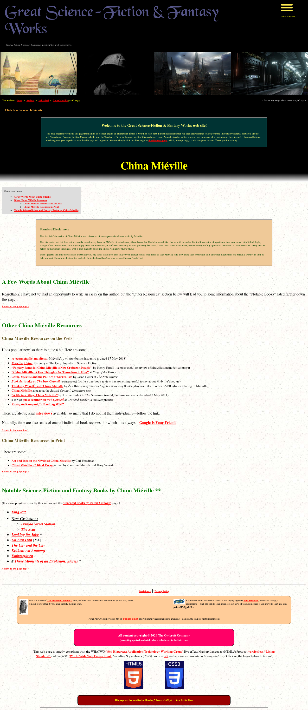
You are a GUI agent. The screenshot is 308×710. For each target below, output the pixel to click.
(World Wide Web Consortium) (90, 656)
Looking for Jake (25, 534)
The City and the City (28, 545)
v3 (166, 656)
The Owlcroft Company (59, 600)
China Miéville (60, 100)
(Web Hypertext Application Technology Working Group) (144, 651)
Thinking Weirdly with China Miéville (37, 385)
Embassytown (22, 555)
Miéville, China (22, 363)
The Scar (28, 529)
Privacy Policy (161, 591)
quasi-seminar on (43, 399)
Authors (30, 100)
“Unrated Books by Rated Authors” (87, 503)
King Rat (19, 512)
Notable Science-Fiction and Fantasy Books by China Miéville (46, 210)
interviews (44, 413)
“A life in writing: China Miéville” (35, 395)
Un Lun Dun (22, 540)
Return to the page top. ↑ (15, 306)
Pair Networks (251, 600)
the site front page (157, 140)
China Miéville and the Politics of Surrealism (42, 376)
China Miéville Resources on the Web (43, 203)
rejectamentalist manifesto (29, 358)
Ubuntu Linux (130, 618)
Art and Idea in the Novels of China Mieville (41, 460)
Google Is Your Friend (157, 422)
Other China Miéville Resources (30, 200)
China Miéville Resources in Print (41, 206)
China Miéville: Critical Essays (33, 465)
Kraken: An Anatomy (28, 550)
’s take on (36, 381)
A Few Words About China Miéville (32, 196)
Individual (43, 100)
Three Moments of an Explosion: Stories (46, 561)
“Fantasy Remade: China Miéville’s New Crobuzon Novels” (52, 367)
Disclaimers (145, 591)
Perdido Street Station (38, 524)
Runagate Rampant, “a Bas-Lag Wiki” (38, 404)
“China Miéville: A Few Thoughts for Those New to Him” (50, 372)
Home (19, 100)
